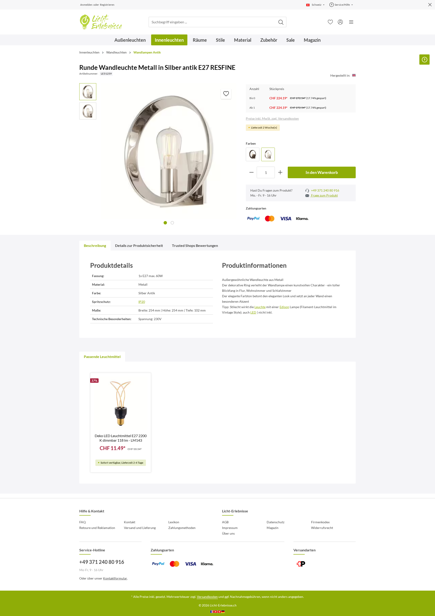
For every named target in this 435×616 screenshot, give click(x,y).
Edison (284, 307)
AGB (225, 522)
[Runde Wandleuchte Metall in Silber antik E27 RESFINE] (268, 154)
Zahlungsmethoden (182, 528)
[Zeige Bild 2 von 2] (172, 222)
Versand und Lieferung (140, 528)
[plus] (280, 172)
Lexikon (173, 522)
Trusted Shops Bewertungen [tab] (195, 245)
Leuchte (260, 307)
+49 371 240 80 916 (324, 190)
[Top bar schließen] (430, 5)
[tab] (95, 246)
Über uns (228, 533)
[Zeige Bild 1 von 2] (165, 222)
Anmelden (86, 4)
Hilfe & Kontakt (91, 511)
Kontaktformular (115, 578)
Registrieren (107, 4)
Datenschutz (275, 522)
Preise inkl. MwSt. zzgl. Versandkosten (272, 118)
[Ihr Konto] (340, 22)
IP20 (141, 302)
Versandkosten (207, 597)
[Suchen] (281, 22)
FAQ (82, 522)
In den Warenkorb (322, 172)
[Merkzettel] (330, 22)
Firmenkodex (320, 522)
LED (253, 312)
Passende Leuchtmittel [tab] (102, 356)
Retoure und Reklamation (97, 528)
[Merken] (226, 94)
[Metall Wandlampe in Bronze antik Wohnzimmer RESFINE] (252, 154)
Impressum (230, 528)
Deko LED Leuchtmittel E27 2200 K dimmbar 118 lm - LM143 (121, 437)
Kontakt (129, 522)
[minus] (251, 172)
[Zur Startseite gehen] (100, 22)
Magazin (272, 528)
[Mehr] (351, 22)
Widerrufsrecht (322, 528)
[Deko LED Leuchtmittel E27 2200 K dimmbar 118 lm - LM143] (120, 403)
